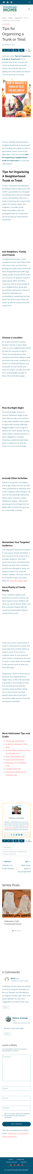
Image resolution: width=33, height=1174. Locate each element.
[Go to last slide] (4, 909)
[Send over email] (21, 50)
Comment (7, 1057)
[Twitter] (16, 835)
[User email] (21, 835)
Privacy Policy (11, 1162)
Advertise (20, 1159)
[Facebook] (4, 2)
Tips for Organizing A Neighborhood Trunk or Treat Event (15, 853)
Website (6, 1108)
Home (4, 18)
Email (6, 1098)
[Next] (28, 909)
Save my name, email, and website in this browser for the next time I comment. (17, 1115)
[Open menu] (29, 9)
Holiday (10, 18)
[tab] (12, 930)
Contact (24, 1162)
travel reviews (9, 827)
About (11, 1159)
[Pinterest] (11, 2)
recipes (26, 826)
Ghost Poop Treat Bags (15, 759)
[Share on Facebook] (4, 50)
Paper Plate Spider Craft (15, 756)
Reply (6, 1007)
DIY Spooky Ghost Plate (15, 741)
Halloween (18, 18)
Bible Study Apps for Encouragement (24, 867)
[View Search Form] (29, 2)
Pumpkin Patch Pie (13, 769)
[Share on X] (16, 50)
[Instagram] (7, 2)
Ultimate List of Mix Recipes (8, 865)
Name (6, 1088)
